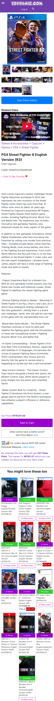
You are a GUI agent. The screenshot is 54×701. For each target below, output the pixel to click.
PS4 (15, 147)
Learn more (28, 447)
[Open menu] (3, 3)
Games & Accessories (14, 143)
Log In (24, 9)
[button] (33, 9)
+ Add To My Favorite (14, 176)
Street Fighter (30, 147)
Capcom (37, 143)
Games (5, 147)
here (36, 435)
